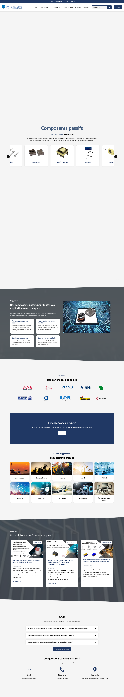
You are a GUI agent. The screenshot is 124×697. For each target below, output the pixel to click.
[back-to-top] (121, 694)
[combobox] (99, 7)
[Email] (29, 669)
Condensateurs (37, 542)
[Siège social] (95, 669)
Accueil (52, 134)
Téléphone (62, 675)
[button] (45, 7)
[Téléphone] (62, 669)
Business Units (59, 134)
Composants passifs (71, 542)
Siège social (95, 675)
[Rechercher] (109, 7)
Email (29, 675)
